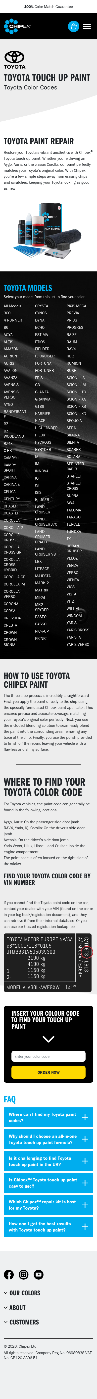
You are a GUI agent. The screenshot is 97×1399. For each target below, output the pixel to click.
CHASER (11, 505)
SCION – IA (76, 377)
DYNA (40, 320)
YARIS (72, 622)
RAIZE (72, 334)
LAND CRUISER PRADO (42, 536)
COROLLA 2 (13, 527)
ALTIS (8, 341)
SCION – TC (76, 391)
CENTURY (12, 498)
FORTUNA (43, 363)
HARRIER (42, 413)
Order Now (49, 1072)
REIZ (70, 355)
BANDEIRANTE (15, 414)
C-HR (8, 450)
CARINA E (12, 484)
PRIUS (72, 320)
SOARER (74, 449)
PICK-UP (42, 631)
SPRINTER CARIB (75, 466)
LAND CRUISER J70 (46, 521)
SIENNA (73, 434)
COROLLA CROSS (12, 537)
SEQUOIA (74, 420)
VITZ (70, 601)
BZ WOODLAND (14, 433)
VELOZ (72, 558)
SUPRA (72, 495)
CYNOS (41, 312)
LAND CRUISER (42, 509)
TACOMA (74, 509)
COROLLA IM (14, 583)
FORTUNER (44, 370)
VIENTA (73, 579)
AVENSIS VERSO (11, 394)
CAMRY (10, 457)
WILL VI (73, 608)
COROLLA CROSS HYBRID (12, 564)
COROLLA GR (15, 576)
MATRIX (41, 589)
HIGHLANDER (46, 427)
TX (69, 538)
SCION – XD (76, 413)
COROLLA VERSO (12, 594)
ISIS (38, 492)
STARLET (74, 476)
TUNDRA (74, 531)
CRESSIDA (12, 617)
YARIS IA (74, 637)
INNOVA (41, 470)
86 (6, 327)
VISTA (71, 593)
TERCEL (73, 524)
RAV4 (71, 348)
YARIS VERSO (78, 644)
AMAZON (11, 348)
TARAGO (74, 516)
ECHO (40, 327)
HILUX (40, 434)
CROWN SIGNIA (10, 642)
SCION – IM (76, 384)
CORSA (9, 610)
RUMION (74, 363)
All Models (12, 305)
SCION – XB (76, 406)
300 (7, 312)
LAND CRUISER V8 (45, 551)
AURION (10, 355)
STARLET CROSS (74, 486)
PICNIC (41, 638)
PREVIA (73, 312)
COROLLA (12, 520)
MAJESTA (43, 575)
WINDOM (74, 615)
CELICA (10, 491)
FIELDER (42, 348)
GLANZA (42, 391)
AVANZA (10, 377)
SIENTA (73, 442)
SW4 (70, 502)
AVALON (11, 370)
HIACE (40, 420)
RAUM (72, 341)
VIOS (71, 586)
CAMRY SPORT (10, 467)
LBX (38, 561)
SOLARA (73, 456)
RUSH (71, 370)
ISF (37, 485)
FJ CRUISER (45, 355)
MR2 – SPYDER (42, 607)
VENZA (72, 565)
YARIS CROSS (78, 629)
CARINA (10, 477)
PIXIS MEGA (76, 305)
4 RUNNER (13, 320)
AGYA (8, 334)
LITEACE (42, 568)
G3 (37, 384)
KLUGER (42, 499)
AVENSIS (11, 384)
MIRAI (40, 597)
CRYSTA (41, 305)
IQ (37, 478)
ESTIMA (41, 334)
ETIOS (40, 341)
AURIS (9, 363)
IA (36, 456)
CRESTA (10, 625)
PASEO (41, 616)
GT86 (39, 406)
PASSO (41, 623)
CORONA (11, 603)
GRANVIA (42, 399)
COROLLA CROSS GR (12, 549)
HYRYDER (43, 449)
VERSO (72, 572)
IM (37, 463)
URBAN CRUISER (74, 548)
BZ (6, 423)
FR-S (39, 377)
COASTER (12, 512)
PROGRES (75, 327)
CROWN (10, 632)
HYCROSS (43, 442)
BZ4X (8, 443)
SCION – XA (76, 399)
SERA (71, 427)
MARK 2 (42, 582)
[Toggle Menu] (87, 26)
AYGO (8, 404)
